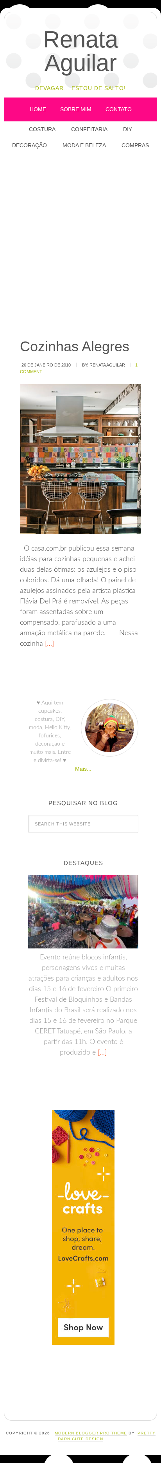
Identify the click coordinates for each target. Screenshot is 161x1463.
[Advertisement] (80, 244)
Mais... (83, 769)
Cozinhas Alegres (74, 346)
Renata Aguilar (80, 51)
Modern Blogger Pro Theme (91, 1433)
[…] (48, 643)
